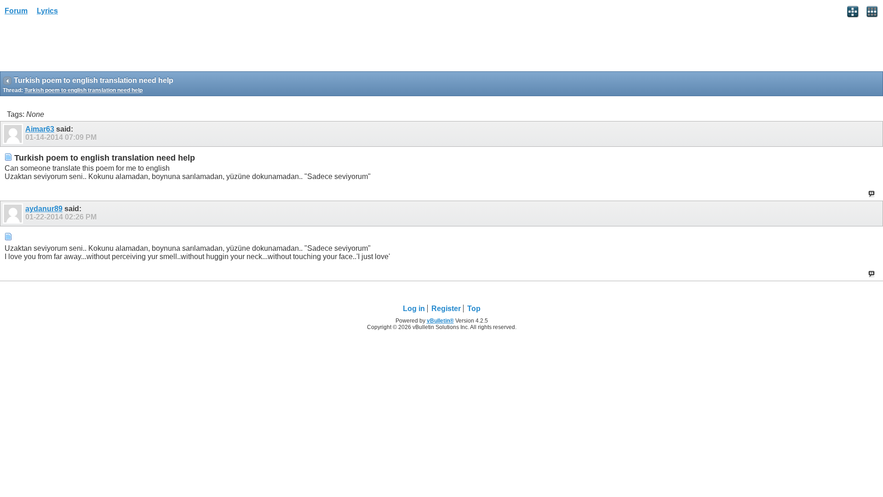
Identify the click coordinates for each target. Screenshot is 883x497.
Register (446, 308)
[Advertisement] (73, 46)
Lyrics (47, 11)
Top (474, 308)
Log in (414, 308)
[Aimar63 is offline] (14, 134)
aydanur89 (44, 209)
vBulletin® (440, 321)
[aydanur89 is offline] (14, 213)
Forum (16, 11)
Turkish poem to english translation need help (83, 90)
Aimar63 (39, 129)
